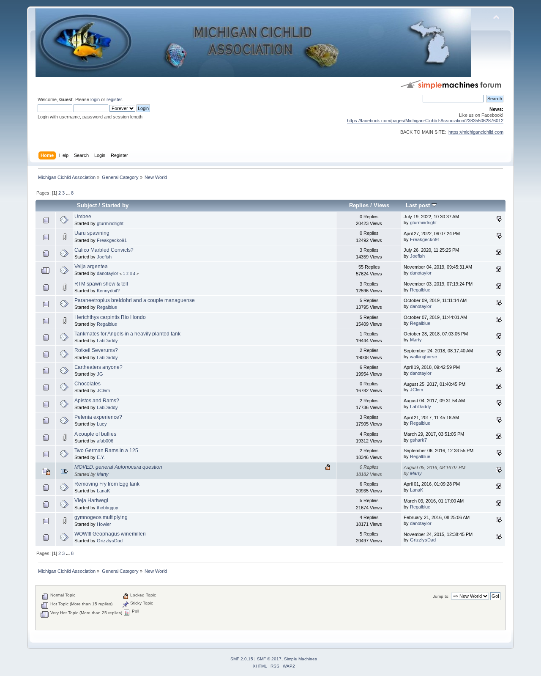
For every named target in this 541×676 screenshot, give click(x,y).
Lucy (102, 423)
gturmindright (110, 223)
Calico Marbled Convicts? (104, 250)
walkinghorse (423, 356)
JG (100, 373)
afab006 (105, 440)
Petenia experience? (98, 417)
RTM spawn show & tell (101, 284)
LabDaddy (107, 340)
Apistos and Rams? (96, 401)
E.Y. (101, 457)
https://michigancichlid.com (475, 132)
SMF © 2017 (269, 659)
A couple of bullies (95, 434)
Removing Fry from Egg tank (106, 484)
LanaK (103, 490)
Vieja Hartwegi (91, 500)
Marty (416, 339)
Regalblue (420, 289)
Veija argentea (91, 266)
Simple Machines (300, 659)
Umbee (82, 217)
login (95, 99)
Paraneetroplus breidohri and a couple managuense (134, 300)
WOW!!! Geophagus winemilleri (110, 534)
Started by (115, 205)
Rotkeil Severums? (96, 350)
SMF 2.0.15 (241, 659)
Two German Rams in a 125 (106, 450)
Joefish (104, 256)
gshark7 (418, 439)
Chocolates (87, 384)
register (114, 99)
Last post (419, 205)
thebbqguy (107, 507)
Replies (359, 205)
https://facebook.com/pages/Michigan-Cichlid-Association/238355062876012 (425, 120)
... (68, 192)
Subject (87, 205)
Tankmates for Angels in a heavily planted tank (127, 334)
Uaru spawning (91, 233)
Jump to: (441, 596)
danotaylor (107, 273)
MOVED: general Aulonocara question (118, 467)
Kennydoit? (108, 290)
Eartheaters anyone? (98, 367)
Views (381, 205)
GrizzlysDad (110, 540)
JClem (103, 390)
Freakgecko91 (112, 240)
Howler (104, 524)
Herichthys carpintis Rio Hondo (110, 317)
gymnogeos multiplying (101, 517)
